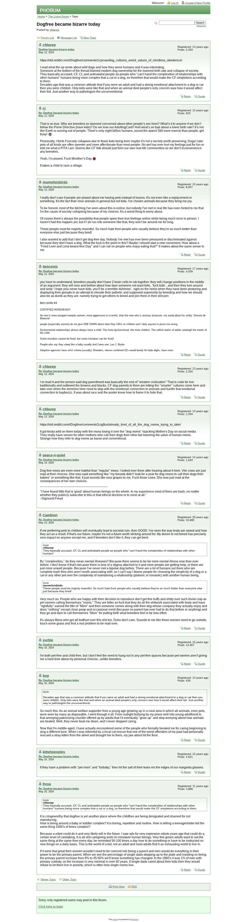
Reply (187, 96)
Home (41, 16)
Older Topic (69, 879)
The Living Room (58, 16)
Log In (174, 3)
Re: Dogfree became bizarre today (59, 112)
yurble (48, 640)
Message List (69, 37)
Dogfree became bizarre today (56, 49)
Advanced (201, 26)
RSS (134, 886)
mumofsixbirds (55, 182)
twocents (50, 266)
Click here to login (50, 906)
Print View (119, 886)
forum (115, 919)
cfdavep (54, 29)
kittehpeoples (54, 752)
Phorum (134, 919)
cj (44, 108)
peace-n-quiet (54, 455)
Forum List (47, 37)
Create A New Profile (197, 3)
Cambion (50, 515)
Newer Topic (48, 879)
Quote (201, 96)
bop (46, 676)
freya (47, 784)
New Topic (90, 37)
